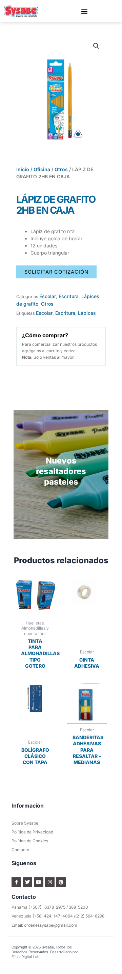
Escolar (47, 296)
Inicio (22, 169)
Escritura (69, 296)
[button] (84, 11)
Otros (61, 169)
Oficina (42, 169)
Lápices (87, 313)
